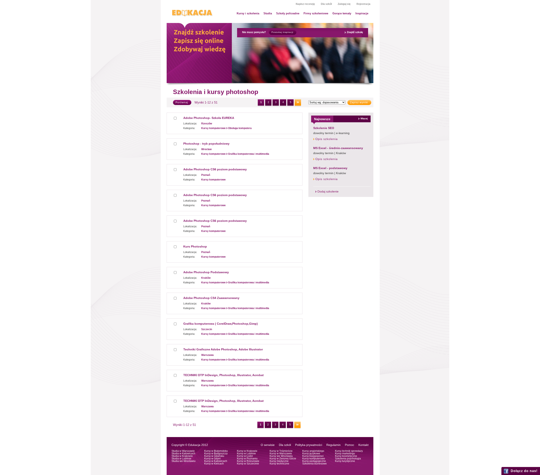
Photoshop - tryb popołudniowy (206, 143)
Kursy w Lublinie (246, 453)
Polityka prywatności (308, 445)
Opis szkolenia (326, 139)
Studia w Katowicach (183, 453)
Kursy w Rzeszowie (248, 461)
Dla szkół (326, 4)
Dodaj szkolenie (328, 191)
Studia (267, 13)
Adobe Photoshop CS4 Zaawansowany (211, 298)
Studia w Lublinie (181, 458)
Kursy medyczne (279, 461)
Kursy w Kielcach (214, 463)
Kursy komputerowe (313, 458)
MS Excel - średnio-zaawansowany (338, 148)
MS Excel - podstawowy (330, 168)
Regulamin (333, 445)
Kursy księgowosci (313, 456)
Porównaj (182, 102)
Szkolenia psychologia (348, 458)
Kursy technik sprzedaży (349, 451)
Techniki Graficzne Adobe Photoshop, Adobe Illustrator (223, 349)
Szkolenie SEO (323, 128)
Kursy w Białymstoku (216, 451)
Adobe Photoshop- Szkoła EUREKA (208, 118)
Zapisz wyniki (359, 102)
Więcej (364, 118)
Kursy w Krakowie (247, 451)
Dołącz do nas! (524, 471)
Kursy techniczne (279, 463)
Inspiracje (361, 13)
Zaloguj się (344, 4)
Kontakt (363, 445)
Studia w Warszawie (183, 451)
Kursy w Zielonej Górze (283, 458)
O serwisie (268, 445)
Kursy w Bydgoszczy (216, 453)
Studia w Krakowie (182, 456)
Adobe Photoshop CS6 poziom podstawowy (215, 169)
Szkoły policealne (287, 13)
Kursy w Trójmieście (281, 451)
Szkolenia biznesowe (314, 463)
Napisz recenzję (305, 4)
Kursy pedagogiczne (314, 461)
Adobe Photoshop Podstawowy (206, 272)
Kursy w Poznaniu (247, 458)
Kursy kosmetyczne (346, 456)
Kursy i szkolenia (248, 13)
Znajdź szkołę (355, 32)
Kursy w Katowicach (215, 461)
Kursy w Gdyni (212, 458)
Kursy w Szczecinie (248, 463)
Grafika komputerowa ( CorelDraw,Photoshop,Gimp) (220, 323)
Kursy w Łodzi (245, 456)
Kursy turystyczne (345, 461)
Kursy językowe (311, 453)
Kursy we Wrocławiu (281, 456)
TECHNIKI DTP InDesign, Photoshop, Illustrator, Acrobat (223, 375)
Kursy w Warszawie (281, 453)
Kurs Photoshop (195, 246)
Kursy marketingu (345, 453)
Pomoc (349, 445)
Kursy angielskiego (313, 451)
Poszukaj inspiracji (282, 32)
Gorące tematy (341, 13)
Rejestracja (363, 4)
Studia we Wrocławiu (183, 461)
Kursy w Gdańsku (214, 456)
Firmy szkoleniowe (316, 13)
